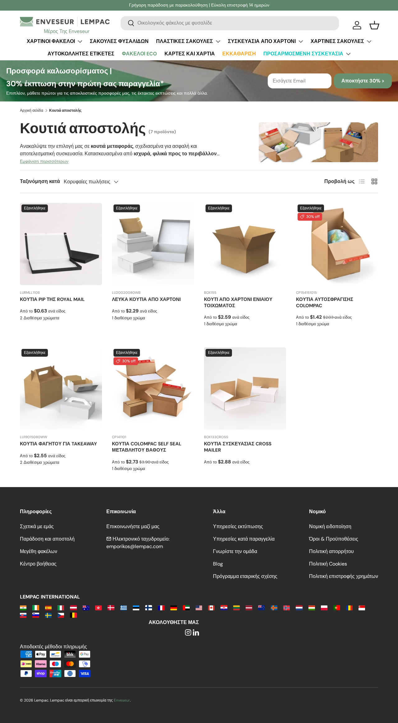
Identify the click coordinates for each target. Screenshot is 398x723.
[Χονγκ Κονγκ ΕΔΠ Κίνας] (98, 607)
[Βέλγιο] (73, 615)
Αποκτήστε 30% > (362, 80)
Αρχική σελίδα (31, 110)
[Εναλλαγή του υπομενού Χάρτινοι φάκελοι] (80, 41)
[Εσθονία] (136, 607)
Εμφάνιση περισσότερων (44, 161)
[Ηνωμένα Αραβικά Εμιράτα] (186, 607)
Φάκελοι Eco (139, 53)
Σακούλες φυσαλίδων (119, 41)
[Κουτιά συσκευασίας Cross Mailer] (245, 388)
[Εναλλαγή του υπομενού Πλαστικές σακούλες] (218, 41)
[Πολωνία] (324, 607)
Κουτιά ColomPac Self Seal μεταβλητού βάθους (146, 447)
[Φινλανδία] (148, 607)
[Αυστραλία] (86, 607)
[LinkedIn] (196, 633)
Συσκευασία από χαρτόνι (262, 41)
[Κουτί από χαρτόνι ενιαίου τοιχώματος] (245, 244)
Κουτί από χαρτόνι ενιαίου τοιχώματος (238, 302)
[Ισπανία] (48, 607)
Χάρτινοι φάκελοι (51, 41)
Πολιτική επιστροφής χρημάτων (343, 576)
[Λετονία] (249, 607)
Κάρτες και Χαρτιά (189, 53)
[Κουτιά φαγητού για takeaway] (61, 388)
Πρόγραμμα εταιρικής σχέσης (245, 576)
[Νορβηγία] (286, 607)
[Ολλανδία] (299, 607)
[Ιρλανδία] (35, 607)
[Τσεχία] (61, 615)
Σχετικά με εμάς (37, 526)
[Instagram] (188, 633)
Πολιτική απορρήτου (331, 551)
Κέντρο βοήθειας (38, 564)
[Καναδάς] (211, 607)
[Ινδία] (23, 607)
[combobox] (230, 23)
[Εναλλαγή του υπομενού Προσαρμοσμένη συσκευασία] (348, 54)
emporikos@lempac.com (134, 546)
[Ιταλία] (61, 607)
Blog (218, 564)
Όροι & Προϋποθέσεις (333, 539)
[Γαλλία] (161, 607)
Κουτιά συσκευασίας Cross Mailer (237, 447)
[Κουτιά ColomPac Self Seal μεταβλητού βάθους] (153, 388)
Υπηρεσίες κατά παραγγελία (244, 539)
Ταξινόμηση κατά (40, 181)
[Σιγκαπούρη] (362, 607)
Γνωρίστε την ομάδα (235, 551)
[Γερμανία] (173, 607)
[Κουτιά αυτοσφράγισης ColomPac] (337, 244)
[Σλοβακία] (23, 615)
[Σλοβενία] (35, 615)
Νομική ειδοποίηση (330, 526)
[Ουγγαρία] (311, 607)
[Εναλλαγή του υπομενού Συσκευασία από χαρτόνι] (300, 41)
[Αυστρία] (73, 607)
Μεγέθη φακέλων (38, 551)
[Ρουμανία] (349, 607)
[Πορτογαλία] (336, 607)
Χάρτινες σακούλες (337, 41)
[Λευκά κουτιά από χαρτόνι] (153, 244)
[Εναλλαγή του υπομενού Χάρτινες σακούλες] (369, 41)
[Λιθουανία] (236, 607)
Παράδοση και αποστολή (47, 539)
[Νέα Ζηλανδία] (261, 607)
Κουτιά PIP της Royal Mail (52, 299)
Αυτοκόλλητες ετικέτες (81, 53)
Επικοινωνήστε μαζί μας (133, 526)
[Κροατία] (223, 607)
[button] (374, 25)
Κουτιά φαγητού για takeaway (58, 444)
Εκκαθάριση (239, 53)
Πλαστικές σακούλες (184, 41)
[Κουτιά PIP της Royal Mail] (61, 244)
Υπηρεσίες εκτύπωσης (238, 526)
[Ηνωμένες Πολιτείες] (199, 607)
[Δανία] (111, 607)
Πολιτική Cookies (328, 564)
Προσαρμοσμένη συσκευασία (303, 53)
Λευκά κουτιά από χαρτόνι (146, 299)
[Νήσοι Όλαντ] (274, 607)
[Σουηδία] (48, 615)
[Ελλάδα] (123, 607)
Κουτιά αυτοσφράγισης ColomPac (324, 302)
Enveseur (122, 700)
